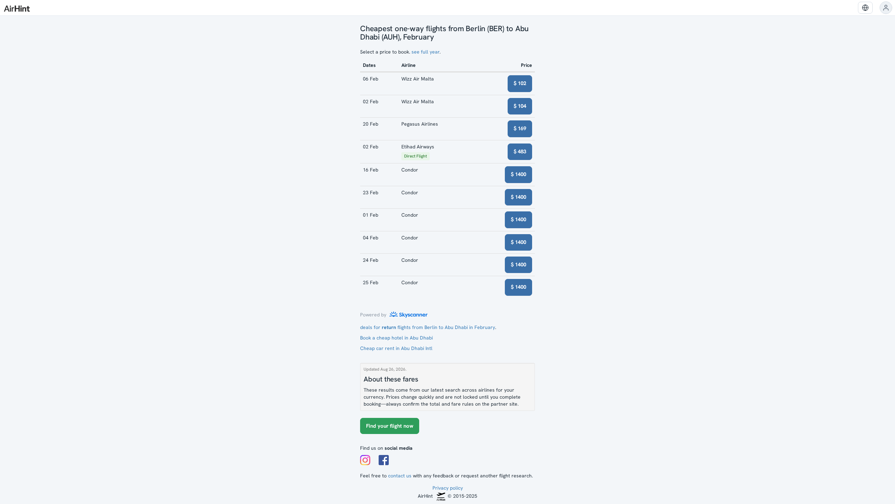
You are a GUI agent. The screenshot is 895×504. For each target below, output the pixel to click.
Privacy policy (447, 488)
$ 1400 (518, 174)
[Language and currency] (865, 8)
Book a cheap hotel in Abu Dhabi (396, 338)
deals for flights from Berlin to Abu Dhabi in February (427, 327)
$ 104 (520, 106)
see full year (425, 52)
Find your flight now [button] (389, 425)
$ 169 (520, 128)
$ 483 (520, 151)
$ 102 (520, 83)
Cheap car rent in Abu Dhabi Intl (396, 348)
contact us (399, 475)
